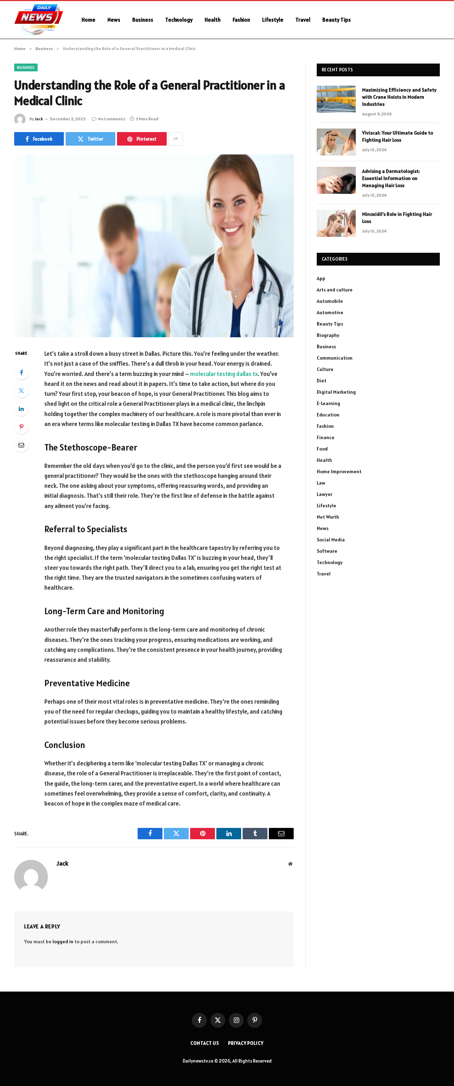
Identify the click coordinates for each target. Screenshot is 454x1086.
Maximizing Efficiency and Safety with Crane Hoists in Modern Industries (399, 97)
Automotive (330, 312)
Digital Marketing (336, 392)
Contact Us (204, 1043)
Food (322, 449)
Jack (39, 118)
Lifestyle (272, 19)
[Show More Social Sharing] (175, 139)
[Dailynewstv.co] (38, 19)
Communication (335, 358)
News (113, 19)
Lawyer (324, 494)
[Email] (21, 445)
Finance (325, 437)
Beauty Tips (336, 19)
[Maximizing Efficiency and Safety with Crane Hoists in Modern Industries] (336, 99)
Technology (179, 19)
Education (328, 414)
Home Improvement (339, 471)
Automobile (330, 301)
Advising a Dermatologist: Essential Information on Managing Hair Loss (391, 178)
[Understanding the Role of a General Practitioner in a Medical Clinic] (154, 245)
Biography (328, 335)
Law (321, 483)
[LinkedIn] (21, 409)
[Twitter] (21, 390)
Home (88, 19)
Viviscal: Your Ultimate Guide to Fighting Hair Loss (397, 136)
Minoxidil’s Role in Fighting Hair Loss (397, 217)
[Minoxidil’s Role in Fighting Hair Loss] (336, 223)
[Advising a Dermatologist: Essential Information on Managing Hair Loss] (336, 180)
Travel (302, 19)
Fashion (241, 19)
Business (142, 19)
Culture (325, 369)
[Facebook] (21, 372)
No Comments (111, 118)
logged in (62, 941)
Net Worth (328, 517)
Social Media (331, 539)
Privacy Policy (246, 1043)
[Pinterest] (21, 427)
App (321, 278)
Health (213, 19)
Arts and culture (335, 289)
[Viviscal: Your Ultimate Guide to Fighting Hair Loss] (336, 142)
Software (327, 551)
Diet (321, 380)
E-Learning (328, 403)
